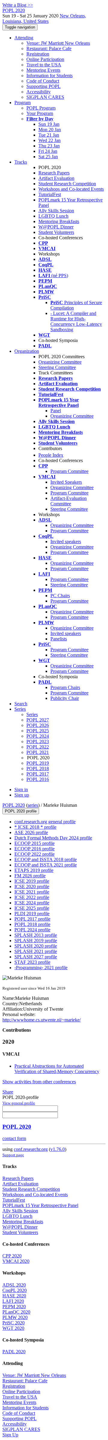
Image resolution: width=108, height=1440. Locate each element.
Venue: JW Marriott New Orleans (58, 43)
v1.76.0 (57, 1149)
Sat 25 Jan (48, 156)
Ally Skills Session (56, 210)
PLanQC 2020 (16, 1311)
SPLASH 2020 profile (35, 945)
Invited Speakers (66, 482)
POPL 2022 (37, 746)
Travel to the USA (43, 64)
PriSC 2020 (13, 1322)
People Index (50, 455)
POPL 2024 (37, 736)
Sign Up (10, 1434)
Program (22, 102)
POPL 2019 (37, 763)
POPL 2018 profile (32, 924)
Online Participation (45, 59)
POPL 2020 (13, 805)
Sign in (21, 789)
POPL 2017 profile (32, 918)
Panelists (58, 638)
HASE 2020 (14, 1295)
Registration (37, 53)
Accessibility (38, 91)
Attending (23, 37)
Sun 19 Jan (48, 124)
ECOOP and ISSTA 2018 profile (45, 859)
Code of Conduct (42, 80)
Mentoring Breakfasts (58, 221)
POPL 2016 (37, 779)
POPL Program (41, 107)
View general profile (18, 1103)
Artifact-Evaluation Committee (68, 501)
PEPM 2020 (14, 1306)
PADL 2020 (14, 1351)
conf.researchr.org (31, 1149)
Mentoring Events (43, 70)
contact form (14, 1138)
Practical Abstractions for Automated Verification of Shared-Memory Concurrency (56, 1068)
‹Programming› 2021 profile (41, 967)
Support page (13, 1155)
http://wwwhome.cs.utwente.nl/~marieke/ (41, 1019)
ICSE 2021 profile (31, 891)
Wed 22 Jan (49, 140)
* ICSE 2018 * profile (35, 827)
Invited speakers (65, 541)
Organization (26, 351)
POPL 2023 (37, 741)
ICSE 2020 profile (31, 886)
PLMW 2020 (15, 1317)
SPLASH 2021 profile (35, 951)
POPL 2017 (37, 773)
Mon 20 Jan (49, 129)
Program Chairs (65, 687)
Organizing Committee (60, 362)
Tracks (20, 162)
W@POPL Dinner (56, 226)
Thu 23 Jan (49, 145)
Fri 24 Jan (47, 151)
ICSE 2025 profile (31, 908)
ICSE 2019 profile (31, 881)
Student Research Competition (67, 183)
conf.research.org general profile (45, 821)
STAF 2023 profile (32, 962)
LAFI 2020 (13, 1301)
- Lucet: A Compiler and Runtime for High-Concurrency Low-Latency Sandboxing (76, 321)
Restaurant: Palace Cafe (48, 48)
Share (7, 1091)
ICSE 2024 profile (31, 902)
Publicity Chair (64, 698)
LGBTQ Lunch (53, 216)
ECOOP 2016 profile (34, 848)
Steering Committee (57, 367)
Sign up (21, 794)
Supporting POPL (43, 86)
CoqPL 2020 (14, 1290)
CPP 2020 (12, 1255)
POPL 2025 (37, 730)
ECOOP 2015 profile (34, 843)
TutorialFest (49, 194)
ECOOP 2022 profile (34, 854)
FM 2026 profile (30, 875)
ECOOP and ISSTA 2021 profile (45, 864)
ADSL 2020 (14, 1284)
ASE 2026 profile (31, 832)
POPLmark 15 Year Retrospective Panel (40, 1205)
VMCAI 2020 (15, 1261)
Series (32, 714)
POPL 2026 (37, 725)
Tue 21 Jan (48, 135)
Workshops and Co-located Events (71, 189)
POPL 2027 (37, 719)
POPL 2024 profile (32, 929)
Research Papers (54, 172)
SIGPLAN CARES (45, 97)
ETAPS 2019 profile (33, 870)
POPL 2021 (37, 752)
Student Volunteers (56, 232)
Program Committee (69, 471)
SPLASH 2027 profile (35, 956)
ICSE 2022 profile (31, 897)
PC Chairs (60, 595)
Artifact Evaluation (56, 178)
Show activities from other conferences (39, 1081)
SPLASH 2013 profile (35, 935)
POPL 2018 (37, 768)
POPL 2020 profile (21, 811)
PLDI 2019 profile (32, 913)
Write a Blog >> (17, 5)
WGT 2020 (13, 1328)
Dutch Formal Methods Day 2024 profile (53, 837)
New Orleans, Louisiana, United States (44, 18)
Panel (55, 410)
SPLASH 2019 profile (35, 940)
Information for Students (49, 75)
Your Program (39, 113)
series (33, 805)
